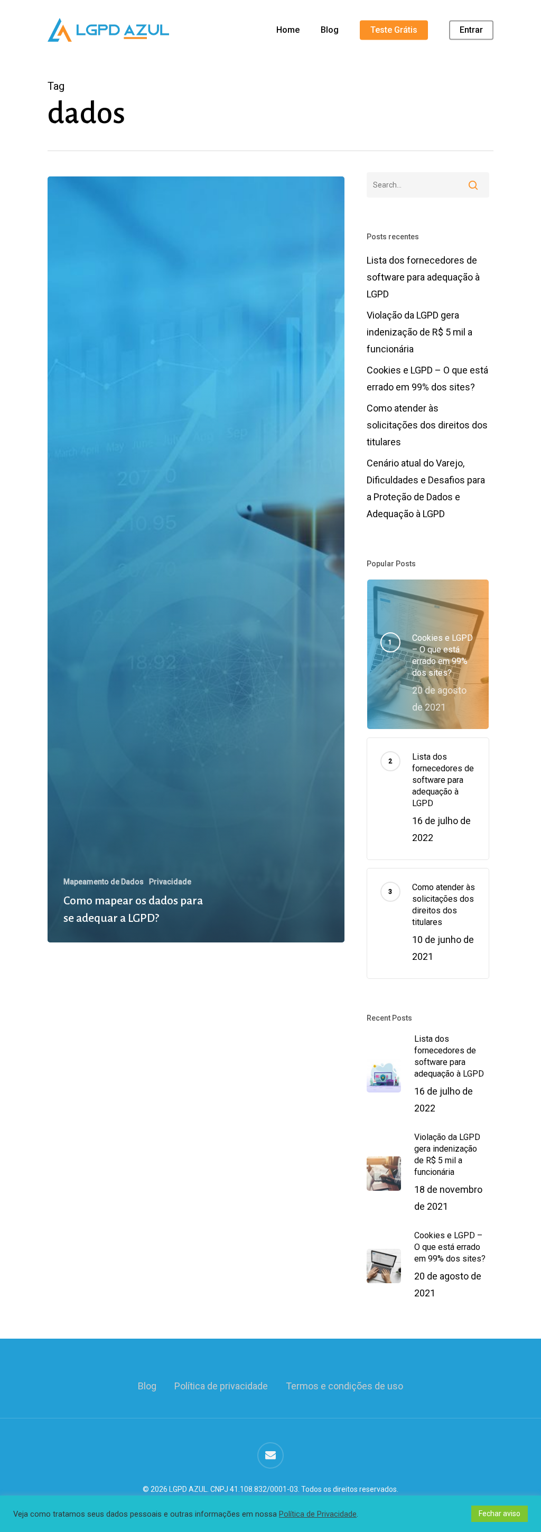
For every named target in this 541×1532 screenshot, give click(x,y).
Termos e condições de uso (344, 1385)
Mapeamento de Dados (103, 881)
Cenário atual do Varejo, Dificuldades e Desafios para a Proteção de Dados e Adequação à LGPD (426, 488)
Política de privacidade (221, 1385)
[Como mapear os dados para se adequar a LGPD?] (196, 559)
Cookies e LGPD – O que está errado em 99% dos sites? (427, 379)
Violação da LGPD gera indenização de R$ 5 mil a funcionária (419, 332)
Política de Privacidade (318, 1514)
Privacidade (170, 881)
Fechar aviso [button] (499, 1513)
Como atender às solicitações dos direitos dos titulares (427, 425)
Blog (147, 1385)
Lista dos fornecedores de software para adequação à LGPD (423, 277)
